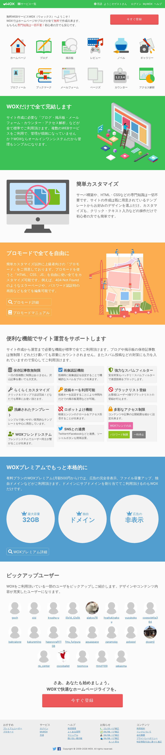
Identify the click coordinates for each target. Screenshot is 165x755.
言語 (99, 3)
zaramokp (111, 641)
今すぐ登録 (134, 19)
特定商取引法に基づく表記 (149, 742)
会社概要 (141, 735)
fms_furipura (72, 641)
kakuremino (34, 641)
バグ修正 (111, 728)
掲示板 (69, 57)
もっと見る (114, 742)
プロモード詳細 (26, 302)
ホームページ (18, 57)
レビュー (95, 57)
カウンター (121, 87)
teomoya (82, 665)
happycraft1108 (53, 641)
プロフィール (18, 87)
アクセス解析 (147, 87)
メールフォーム (70, 87)
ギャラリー (147, 57)
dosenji (150, 641)
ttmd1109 (101, 665)
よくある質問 (74, 732)
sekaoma (121, 665)
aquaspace (92, 641)
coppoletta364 (150, 617)
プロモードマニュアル (31, 313)
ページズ (95, 87)
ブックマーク (44, 87)
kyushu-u (53, 617)
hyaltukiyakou (111, 617)
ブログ (44, 57)
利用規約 (141, 728)
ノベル (121, 57)
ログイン (136, 3)
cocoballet (63, 665)
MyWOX (147, 3)
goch (15, 617)
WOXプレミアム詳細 (30, 552)
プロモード (8, 732)
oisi (34, 617)
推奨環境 (72, 728)
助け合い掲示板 (75, 738)
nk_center (44, 665)
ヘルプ (158, 3)
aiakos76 (92, 617)
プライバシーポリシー (147, 738)
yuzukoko (131, 617)
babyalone (15, 641)
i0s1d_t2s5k (73, 617)
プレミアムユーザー (12, 728)
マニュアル (73, 735)
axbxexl (131, 641)
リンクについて (144, 732)
